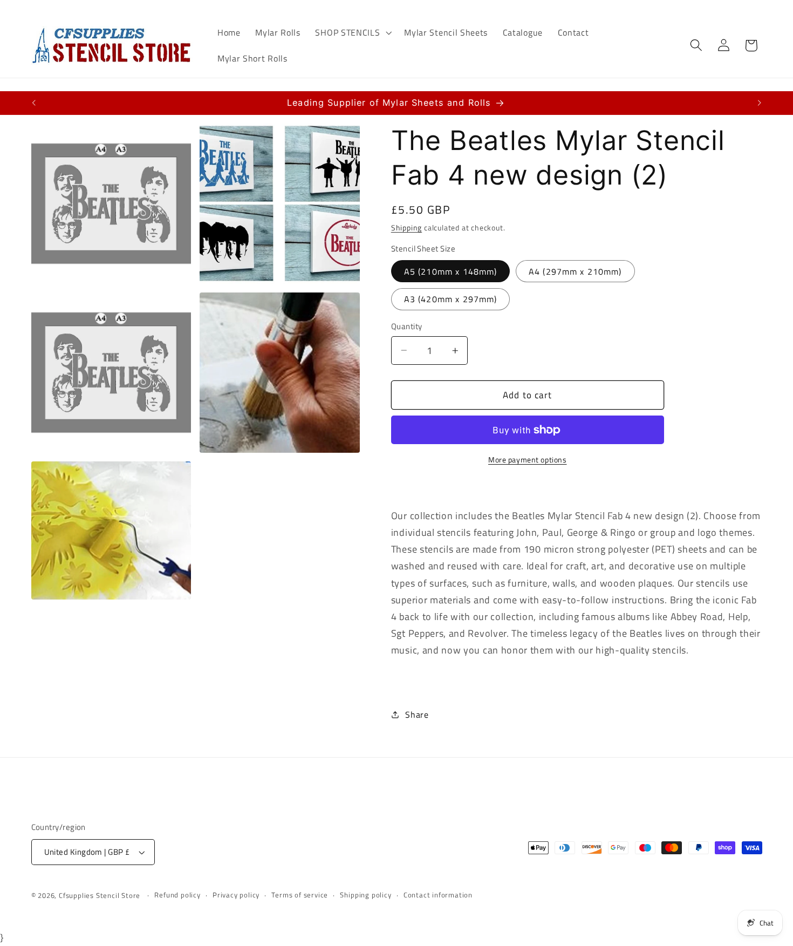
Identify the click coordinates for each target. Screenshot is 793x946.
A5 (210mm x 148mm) (450, 271)
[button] (352, 32)
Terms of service (299, 895)
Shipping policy (365, 895)
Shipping (406, 227)
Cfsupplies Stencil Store (99, 895)
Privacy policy (236, 895)
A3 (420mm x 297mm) (450, 298)
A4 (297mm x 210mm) (575, 271)
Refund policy (177, 895)
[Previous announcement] (33, 103)
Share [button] (416, 714)
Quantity (406, 326)
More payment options (527, 459)
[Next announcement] (759, 103)
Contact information (438, 895)
